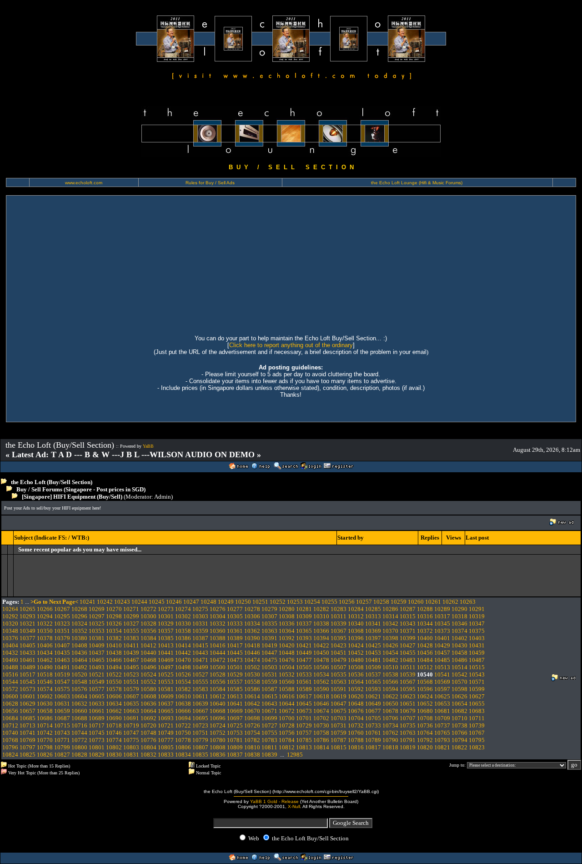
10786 (321, 740)
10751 (200, 732)
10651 (408, 703)
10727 (269, 725)
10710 (459, 718)
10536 (356, 674)
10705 (373, 718)
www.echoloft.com (83, 182)
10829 (97, 754)
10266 (45, 609)
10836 (218, 754)
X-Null (294, 806)
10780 (218, 740)
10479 (338, 660)
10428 (425, 645)
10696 (218, 718)
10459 (477, 652)
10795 (477, 740)
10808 (218, 747)
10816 (356, 747)
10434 (45, 652)
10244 (139, 601)
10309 (304, 616)
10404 (10, 645)
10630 (45, 703)
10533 (304, 674)
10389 (235, 638)
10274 (183, 609)
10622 (390, 696)
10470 (183, 660)
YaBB (148, 446)
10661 (97, 710)
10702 (321, 718)
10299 (131, 616)
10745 (97, 732)
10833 (166, 754)
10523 (131, 674)
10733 (373, 725)
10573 (27, 689)
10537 (373, 674)
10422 (321, 645)
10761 (373, 732)
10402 (459, 638)
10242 (105, 601)
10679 (408, 710)
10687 (62, 718)
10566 (390, 681)
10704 (356, 718)
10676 (356, 710)
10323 (62, 623)
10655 (477, 703)
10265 (27, 609)
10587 (269, 689)
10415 (200, 645)
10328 (148, 623)
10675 (338, 710)
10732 (356, 725)
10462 (45, 660)
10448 (287, 652)
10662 (114, 710)
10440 (148, 652)
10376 (10, 638)
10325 (97, 623)
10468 (148, 660)
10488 (10, 667)
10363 (269, 630)
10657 (27, 710)
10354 (114, 630)
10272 (148, 609)
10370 (390, 630)
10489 (27, 667)
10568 (425, 681)
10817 (373, 747)
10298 (114, 616)
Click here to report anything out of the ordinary (291, 345)
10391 (269, 638)
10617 (304, 696)
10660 (79, 710)
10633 (97, 703)
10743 (62, 732)
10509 (373, 667)
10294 (45, 616)
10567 (408, 681)
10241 (87, 601)
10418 (252, 645)
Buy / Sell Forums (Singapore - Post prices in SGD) (81, 489)
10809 (235, 747)
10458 (459, 652)
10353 (97, 630)
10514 (459, 667)
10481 (373, 660)
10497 (166, 667)
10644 (287, 703)
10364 (287, 630)
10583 (200, 689)
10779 (200, 740)
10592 (356, 689)
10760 (356, 732)
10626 (459, 696)
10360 (218, 630)
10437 (97, 652)
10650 (390, 703)
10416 (218, 645)
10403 (477, 638)
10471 (200, 660)
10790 (390, 740)
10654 (459, 703)
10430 (459, 645)
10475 (269, 660)
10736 (425, 725)
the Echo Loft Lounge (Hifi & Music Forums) (416, 182)
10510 (390, 667)
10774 (114, 740)
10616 (287, 696)
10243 (122, 601)
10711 (477, 718)
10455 (408, 652)
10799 (62, 747)
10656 (10, 710)
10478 (321, 660)
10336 (287, 623)
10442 (183, 652)
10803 (131, 747)
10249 (226, 601)
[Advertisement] (291, 264)
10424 (356, 645)
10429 (442, 645)
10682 (459, 710)
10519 (62, 674)
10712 (10, 725)
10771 (62, 740)
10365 (304, 630)
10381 (97, 638)
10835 (200, 754)
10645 (304, 703)
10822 (459, 747)
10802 (114, 747)
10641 (235, 703)
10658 (45, 710)
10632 (79, 703)
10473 (235, 660)
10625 (442, 696)
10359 (200, 630)
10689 (97, 718)
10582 (183, 689)
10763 (408, 732)
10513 (442, 667)
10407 (62, 645)
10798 (45, 747)
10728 (287, 725)
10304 (218, 616)
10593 (373, 689)
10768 (10, 740)
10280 (287, 609)
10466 (114, 660)
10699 (269, 718)
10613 (235, 696)
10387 (200, 638)
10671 (269, 710)
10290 (459, 609)
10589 (304, 689)
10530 (252, 674)
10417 (235, 645)
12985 (295, 754)
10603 (62, 696)
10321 (27, 623)
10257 (364, 601)
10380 (79, 638)
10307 (269, 616)
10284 (356, 609)
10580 (148, 689)
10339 (338, 623)
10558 (252, 681)
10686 (45, 718)
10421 (304, 645)
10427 (408, 645)
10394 (321, 638)
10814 (321, 747)
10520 (79, 674)
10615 (269, 696)
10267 (62, 609)
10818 (390, 747)
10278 (252, 609)
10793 (442, 740)
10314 (390, 616)
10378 (45, 638)
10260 (416, 601)
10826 (45, 754)
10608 (148, 696)
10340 (356, 623)
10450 (321, 652)
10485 (442, 660)
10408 (79, 645)
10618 (321, 696)
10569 (442, 681)
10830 (114, 754)
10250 (243, 601)
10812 (287, 747)
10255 (329, 601)
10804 (148, 747)
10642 (252, 703)
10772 (79, 740)
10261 (433, 601)
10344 (425, 623)
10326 (114, 623)
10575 (62, 689)
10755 (269, 732)
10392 (287, 638)
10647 (338, 703)
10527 (200, 674)
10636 (148, 703)
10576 (79, 689)
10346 (459, 623)
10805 (166, 747)
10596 (425, 689)
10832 (148, 754)
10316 (425, 616)
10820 (425, 747)
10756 (287, 732)
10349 (27, 630)
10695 (200, 718)
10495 (131, 667)
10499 (200, 667)
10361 (235, 630)
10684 (10, 718)
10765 (442, 732)
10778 (183, 740)
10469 (166, 660)
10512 (425, 667)
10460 (10, 660)
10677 (373, 710)
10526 (183, 674)
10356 (148, 630)
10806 (183, 747)
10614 (252, 696)
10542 (459, 674)
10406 (45, 645)
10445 (235, 652)
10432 (10, 652)
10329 (166, 623)
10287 (408, 609)
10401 (442, 638)
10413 (166, 645)
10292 (10, 616)
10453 (373, 652)
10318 (459, 616)
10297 (97, 616)
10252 (278, 601)
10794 (459, 740)
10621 (373, 696)
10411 (131, 645)
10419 (269, 645)
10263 (468, 601)
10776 (148, 740)
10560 (287, 681)
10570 (459, 681)
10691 (131, 718)
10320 (10, 623)
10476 (287, 660)
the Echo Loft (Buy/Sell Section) (51, 482)
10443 (200, 652)
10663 (131, 710)
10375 (477, 630)
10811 (269, 747)
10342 (390, 623)
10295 (62, 616)
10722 (183, 725)
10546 (45, 681)
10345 (442, 623)
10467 (131, 660)
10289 (442, 609)
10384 (148, 638)
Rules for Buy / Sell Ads (210, 182)
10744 (79, 732)
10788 (356, 740)
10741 (27, 732)
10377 (27, 638)
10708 (425, 718)
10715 (62, 725)
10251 (260, 601)
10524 (148, 674)
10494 (114, 667)
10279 (269, 609)
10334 (252, 623)
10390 (252, 638)
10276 (218, 609)
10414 (183, 645)
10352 (79, 630)
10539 (408, 674)
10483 (408, 660)
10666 (183, 710)
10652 (425, 703)
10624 (425, 696)
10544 (10, 681)
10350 (45, 630)
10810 (252, 747)
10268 (79, 609)
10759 (338, 732)
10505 (304, 667)
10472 (218, 660)
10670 (252, 710)
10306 (252, 616)
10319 (477, 616)
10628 (10, 703)
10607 (131, 696)
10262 (450, 601)
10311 (338, 616)
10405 (27, 645)
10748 (148, 732)
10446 (252, 652)
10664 (148, 710)
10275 (200, 609)
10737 (442, 725)
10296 (79, 616)
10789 (373, 740)
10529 (235, 674)
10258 (381, 601)
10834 (183, 754)
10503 (269, 667)
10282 (321, 609)
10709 (442, 718)
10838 (252, 754)
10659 (62, 710)
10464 (79, 660)
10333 (235, 623)
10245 (157, 601)
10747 (131, 732)
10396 (356, 638)
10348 (10, 630)
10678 (390, 710)
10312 (356, 616)
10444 (218, 652)
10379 (62, 638)
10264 (10, 609)
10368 (356, 630)
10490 (45, 667)
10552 (148, 681)
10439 (131, 652)
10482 (390, 660)
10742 (45, 732)
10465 (97, 660)
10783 (269, 740)
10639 (200, 703)
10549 (97, 681)
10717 (97, 725)
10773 (97, 740)
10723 (200, 725)
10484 (425, 660)
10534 (321, 674)
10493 (97, 667)
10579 (131, 689)
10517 (27, 674)
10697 (235, 718)
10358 (183, 630)
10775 (131, 740)
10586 (252, 689)
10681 (442, 710)
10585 (235, 689)
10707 (408, 718)
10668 (218, 710)
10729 (304, 725)
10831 (131, 754)
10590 (321, 689)
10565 (373, 681)
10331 (200, 623)
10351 (62, 630)
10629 (27, 703)
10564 (356, 681)
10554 (183, 681)
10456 (425, 652)
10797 (27, 747)
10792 (425, 740)
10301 (166, 616)
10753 (235, 732)
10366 (321, 630)
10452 (356, 652)
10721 (166, 725)
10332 (218, 623)
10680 (425, 710)
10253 (295, 601)
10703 (338, 718)
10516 (10, 674)
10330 (183, 623)
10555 (200, 681)
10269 (97, 609)
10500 (218, 667)
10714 (45, 725)
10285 (373, 609)
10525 (166, 674)
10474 (252, 660)
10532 (287, 674)
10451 (338, 652)
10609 (166, 696)
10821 (442, 747)
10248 (208, 601)
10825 (27, 754)
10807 (200, 747)
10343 (408, 623)
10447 (269, 652)
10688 (79, 718)
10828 (79, 754)
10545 (27, 681)
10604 (79, 696)
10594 (390, 689)
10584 (218, 689)
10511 (408, 667)
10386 (183, 638)
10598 (459, 689)
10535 (338, 674)
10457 (442, 652)
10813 (304, 747)
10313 (373, 616)
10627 (477, 696)
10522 (114, 674)
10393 (304, 638)
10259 (398, 601)
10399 (408, 638)
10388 (218, 638)
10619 (338, 696)
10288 (425, 609)
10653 (442, 703)
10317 (442, 616)
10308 (287, 616)
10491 (62, 667)
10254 (312, 601)
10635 (131, 703)
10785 (304, 740)
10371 (408, 630)
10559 (269, 681)
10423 (338, 645)
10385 (166, 638)
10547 (62, 681)
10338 (321, 623)
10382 (114, 638)
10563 (338, 681)
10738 (459, 725)
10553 (166, 681)
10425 (373, 645)
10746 (114, 732)
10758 (321, 732)
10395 (338, 638)
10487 (477, 660)
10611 (200, 696)
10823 (477, 747)
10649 (373, 703)
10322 (45, 623)
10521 (97, 674)
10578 (114, 689)
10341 (373, 623)
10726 (252, 725)
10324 (79, 623)
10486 (459, 660)
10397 (373, 638)
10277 (235, 609)
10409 (97, 645)
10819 (408, 747)
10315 (408, 616)
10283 (338, 609)
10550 (114, 681)
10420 (287, 645)
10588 (287, 689)
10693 (166, 718)
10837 (235, 754)
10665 (166, 710)
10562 (321, 681)
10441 (166, 652)
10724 (218, 725)
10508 (356, 667)
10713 (27, 725)
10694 (183, 718)
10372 (425, 630)
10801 (97, 747)
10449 (304, 652)
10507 (338, 667)
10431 (477, 645)
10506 (321, 667)
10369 (373, 630)
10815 (338, 747)
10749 (166, 732)
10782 (252, 740)
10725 (235, 725)
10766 (459, 732)
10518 (45, 674)
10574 (45, 689)
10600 (10, 696)
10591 (338, 689)
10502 (252, 667)
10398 (390, 638)
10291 (477, 609)
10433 (27, 652)
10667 (200, 710)
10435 (62, 652)
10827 (62, 754)
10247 (191, 601)
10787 (338, 740)
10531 (269, 674)
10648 (356, 703)
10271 (131, 609)
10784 (287, 740)
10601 (27, 696)
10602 (45, 696)
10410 (114, 645)
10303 (200, 616)
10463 (62, 660)
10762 (390, 732)
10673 (304, 710)
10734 (390, 725)
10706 (390, 718)
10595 (408, 689)
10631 (62, 703)
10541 (442, 674)
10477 (304, 660)
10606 (114, 696)
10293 (27, 616)
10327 (131, 623)
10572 (10, 689)
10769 (27, 740)
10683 (477, 710)
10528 (218, 674)
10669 (235, 710)
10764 (425, 732)
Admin (162, 496)
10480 (356, 660)
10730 (321, 725)
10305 (235, 616)
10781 (235, 740)
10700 (287, 718)
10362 (252, 630)
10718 (114, 725)
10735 (408, 725)
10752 (218, 732)
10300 (148, 616)
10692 (148, 718)
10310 (321, 616)
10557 (235, 681)
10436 (79, 652)
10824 (10, 754)
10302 (183, 616)
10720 (148, 725)
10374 (459, 630)
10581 (166, 689)
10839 (269, 754)
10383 (131, 638)
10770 (45, 740)
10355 (131, 630)
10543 (477, 674)
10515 (477, 667)
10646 (321, 703)
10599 (477, 689)
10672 (287, 710)
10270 (114, 609)
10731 (338, 725)
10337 (304, 623)
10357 (166, 630)
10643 (269, 703)
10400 (425, 638)
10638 (183, 703)
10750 (183, 732)
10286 (390, 609)
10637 (166, 703)
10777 (166, 740)
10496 (148, 667)
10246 (174, 601)
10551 (131, 681)
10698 (252, 718)
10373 (442, 630)
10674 (321, 710)
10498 (183, 667)
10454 (390, 652)
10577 (97, 689)
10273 (166, 609)
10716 (79, 725)
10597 (442, 689)
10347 (477, 623)
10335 (269, 623)
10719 (131, 725)
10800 (79, 747)
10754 (252, 732)
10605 (97, 696)
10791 (408, 740)
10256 (347, 601)
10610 (183, 696)
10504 (287, 667)
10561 (304, 681)
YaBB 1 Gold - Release (274, 801)
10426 (390, 645)
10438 (114, 652)
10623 (408, 696)
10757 (304, 732)
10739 (477, 725)
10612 (218, 696)
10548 (79, 681)
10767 (477, 732)
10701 (304, 718)
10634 (114, 703)
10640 (218, 703)
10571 (477, 681)
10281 (304, 609)
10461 (27, 660)
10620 (356, 696)
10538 (390, 674)
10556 (218, 681)
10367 (338, 630)
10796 (10, 747)
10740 (10, 732)
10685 (27, 718)
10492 (79, 667)
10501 (235, 667)
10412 (148, 645)
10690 (114, 718)
